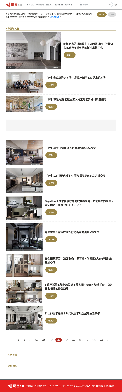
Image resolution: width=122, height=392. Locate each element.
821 (81, 339)
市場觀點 (30, 4)
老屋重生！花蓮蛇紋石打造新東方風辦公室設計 (72, 232)
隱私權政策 (54, 16)
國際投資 (59, 4)
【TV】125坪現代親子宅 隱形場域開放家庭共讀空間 (75, 175)
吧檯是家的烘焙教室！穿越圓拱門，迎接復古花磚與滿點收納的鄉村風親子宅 (88, 45)
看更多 (70, 54)
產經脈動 (49, 4)
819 (66, 339)
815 (36, 339)
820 (73, 339)
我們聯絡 (99, 386)
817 (51, 339)
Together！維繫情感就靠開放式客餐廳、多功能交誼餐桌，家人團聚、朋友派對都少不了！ (79, 203)
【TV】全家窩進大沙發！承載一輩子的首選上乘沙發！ (76, 77)
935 (94, 339)
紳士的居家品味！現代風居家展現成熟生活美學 (72, 313)
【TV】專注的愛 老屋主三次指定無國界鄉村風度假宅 (75, 99)
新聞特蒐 (40, 4)
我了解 (102, 14)
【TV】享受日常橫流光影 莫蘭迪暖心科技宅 (70, 148)
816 (43, 339)
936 (101, 339)
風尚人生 (68, 4)
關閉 (112, 14)
